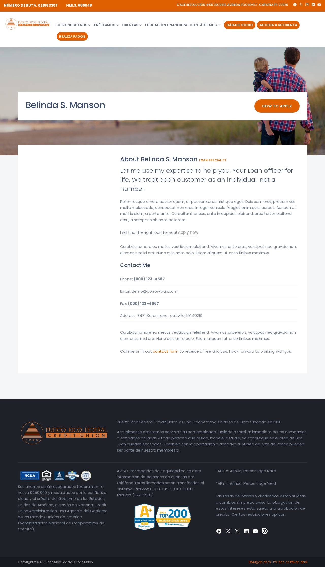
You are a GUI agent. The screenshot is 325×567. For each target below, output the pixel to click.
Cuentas (130, 25)
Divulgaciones (260, 562)
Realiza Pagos (72, 36)
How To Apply (277, 106)
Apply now (188, 232)
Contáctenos (203, 25)
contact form (165, 351)
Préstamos (104, 25)
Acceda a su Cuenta (278, 25)
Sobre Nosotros (71, 25)
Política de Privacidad (290, 562)
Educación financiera (166, 25)
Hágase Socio (239, 25)
